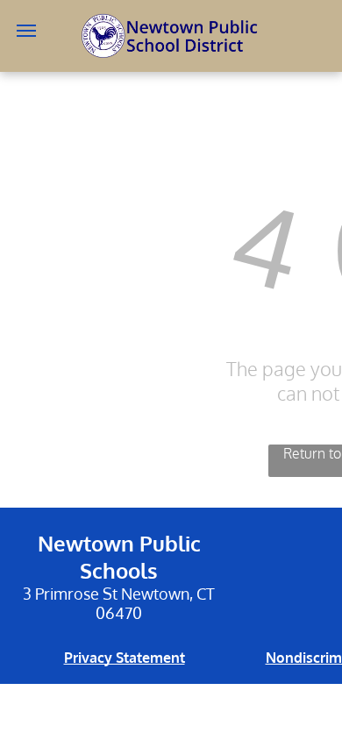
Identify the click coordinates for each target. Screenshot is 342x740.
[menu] (26, 30)
